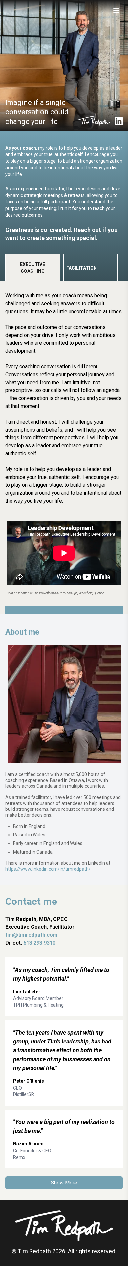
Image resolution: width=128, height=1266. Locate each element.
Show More (64, 1183)
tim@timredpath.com (31, 935)
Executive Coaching (32, 268)
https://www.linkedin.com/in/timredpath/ (48, 869)
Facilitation (81, 267)
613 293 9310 (39, 943)
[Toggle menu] (116, 10)
